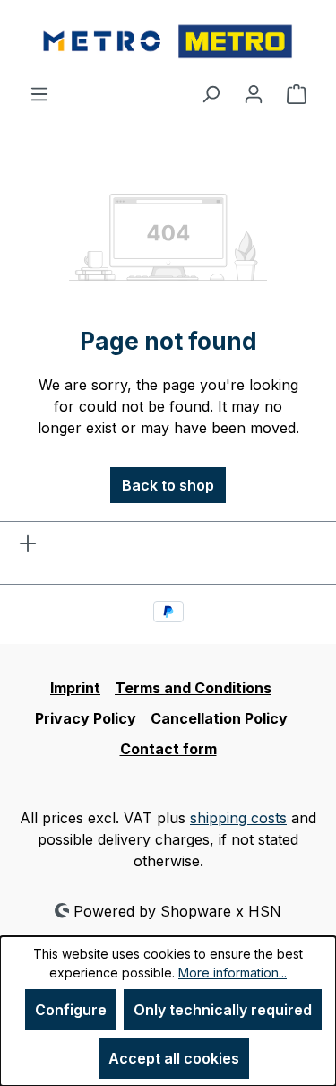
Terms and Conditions (193, 688)
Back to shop (168, 485)
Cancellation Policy (219, 718)
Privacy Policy (85, 718)
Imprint (75, 688)
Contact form (168, 749)
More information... (232, 972)
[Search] (210, 93)
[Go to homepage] (168, 41)
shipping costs (238, 818)
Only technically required (223, 1010)
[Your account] (253, 93)
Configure (71, 1010)
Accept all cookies (173, 1058)
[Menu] (39, 93)
